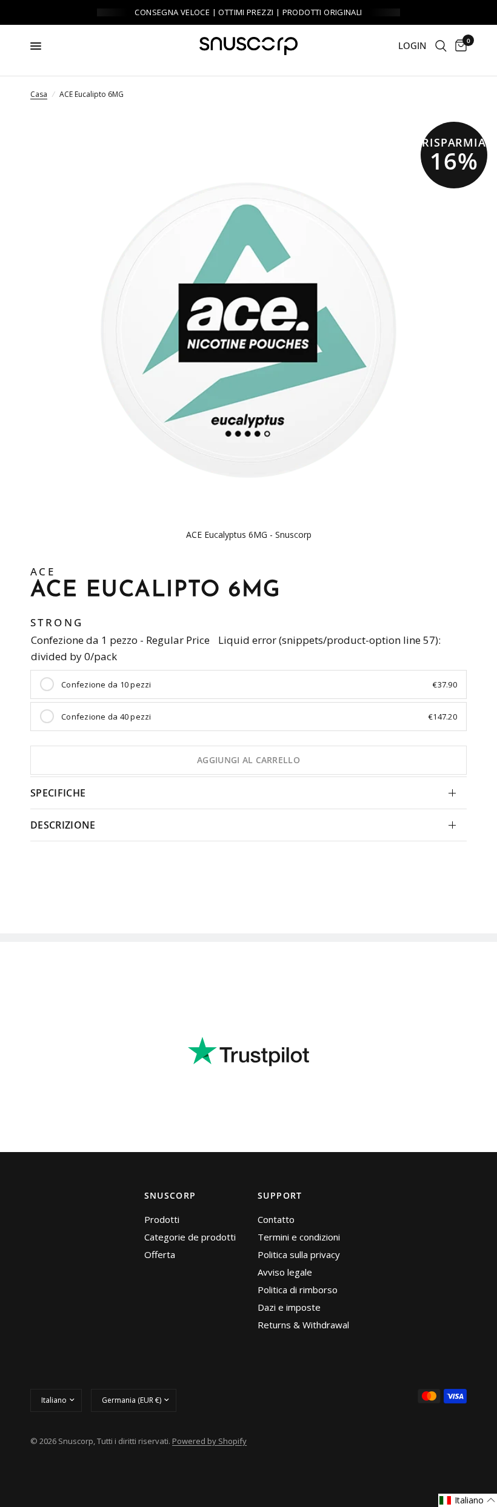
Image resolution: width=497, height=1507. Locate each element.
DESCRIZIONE (63, 825)
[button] (467, 1500)
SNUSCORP (170, 1195)
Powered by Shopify (209, 1441)
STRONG (56, 622)
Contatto (276, 1219)
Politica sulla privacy (299, 1254)
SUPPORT (280, 1195)
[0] (459, 46)
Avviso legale (285, 1272)
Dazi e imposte (289, 1307)
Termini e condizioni (299, 1237)
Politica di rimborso (298, 1289)
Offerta (159, 1254)
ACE (42, 571)
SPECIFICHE (57, 793)
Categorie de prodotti (190, 1237)
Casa (38, 94)
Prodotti (161, 1219)
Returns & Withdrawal (303, 1325)
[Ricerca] (441, 46)
